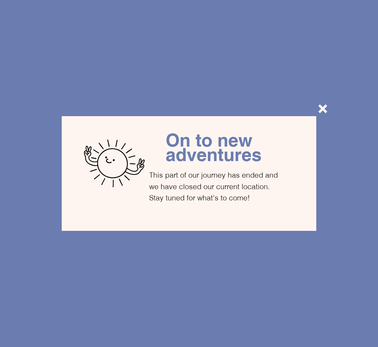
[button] (322, 108)
